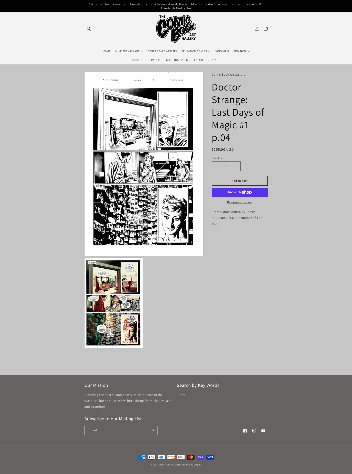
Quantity (217, 158)
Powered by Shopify (191, 464)
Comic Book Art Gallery (170, 464)
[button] (88, 28)
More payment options (239, 202)
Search (181, 395)
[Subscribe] (152, 430)
